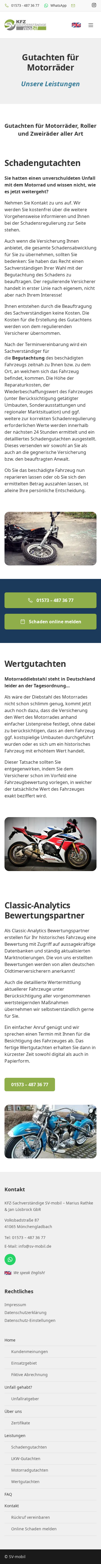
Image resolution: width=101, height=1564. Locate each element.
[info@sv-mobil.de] (73, 5)
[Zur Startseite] (25, 25)
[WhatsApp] (10, 1259)
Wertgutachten (25, 1481)
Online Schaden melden (34, 1528)
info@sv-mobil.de (35, 1246)
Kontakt (11, 1505)
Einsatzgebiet (24, 1363)
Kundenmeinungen (29, 1351)
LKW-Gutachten (25, 1458)
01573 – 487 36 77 (55, 600)
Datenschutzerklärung (25, 1312)
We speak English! (29, 1272)
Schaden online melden (55, 622)
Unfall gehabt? (18, 1387)
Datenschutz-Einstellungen (30, 1320)
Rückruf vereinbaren (30, 1517)
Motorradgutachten (29, 1470)
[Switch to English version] (76, 25)
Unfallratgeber (25, 1398)
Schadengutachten (29, 1447)
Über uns (13, 1411)
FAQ (8, 1494)
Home (9, 1340)
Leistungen (15, 1435)
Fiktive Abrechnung (29, 1374)
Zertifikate (20, 1423)
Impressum (15, 1304)
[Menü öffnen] (91, 25)
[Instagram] (94, 6)
